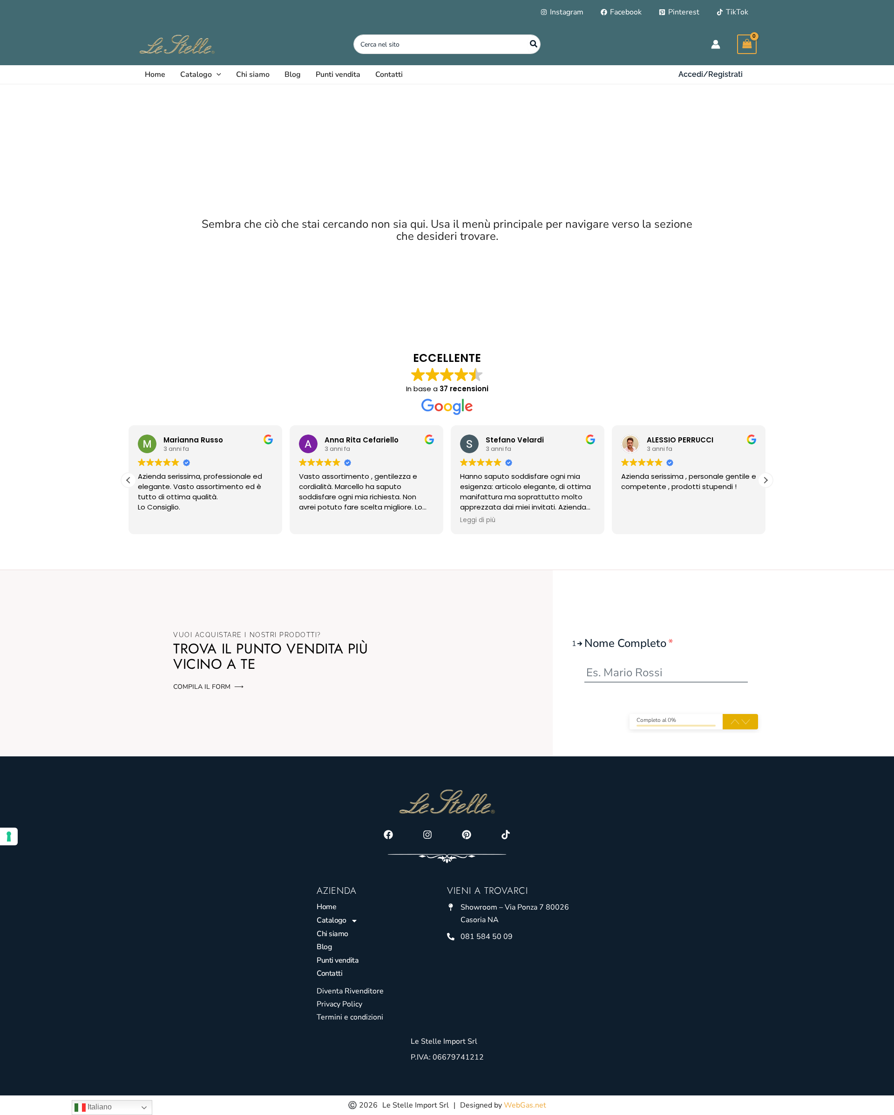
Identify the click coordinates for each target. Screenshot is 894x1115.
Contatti (329, 973)
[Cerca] (534, 44)
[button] (216, 74)
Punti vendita (338, 960)
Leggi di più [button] (477, 520)
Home (326, 907)
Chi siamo (332, 934)
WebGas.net (525, 1105)
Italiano (99, 1107)
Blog (324, 947)
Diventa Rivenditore (350, 991)
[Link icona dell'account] (715, 44)
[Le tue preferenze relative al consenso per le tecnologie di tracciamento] (9, 836)
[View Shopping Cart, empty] (747, 44)
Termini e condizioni (350, 1017)
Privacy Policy (339, 1004)
